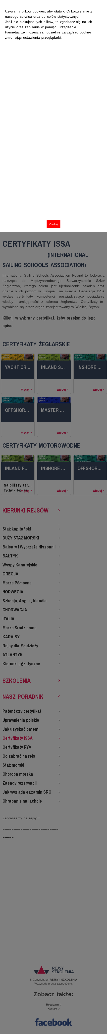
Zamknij (53, 224)
